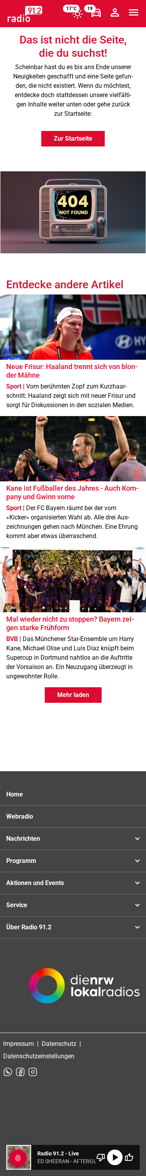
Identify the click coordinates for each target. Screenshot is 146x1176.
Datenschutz (59, 1043)
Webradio (19, 816)
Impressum (18, 1043)
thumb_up (129, 1157)
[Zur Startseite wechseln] (25, 14)
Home (14, 794)
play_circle (115, 1157)
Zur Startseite (73, 138)
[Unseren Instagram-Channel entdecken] (32, 1072)
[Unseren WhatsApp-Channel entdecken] (7, 1072)
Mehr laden (73, 695)
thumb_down (101, 1157)
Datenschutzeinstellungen (38, 1056)
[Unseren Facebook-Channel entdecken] (20, 1072)
